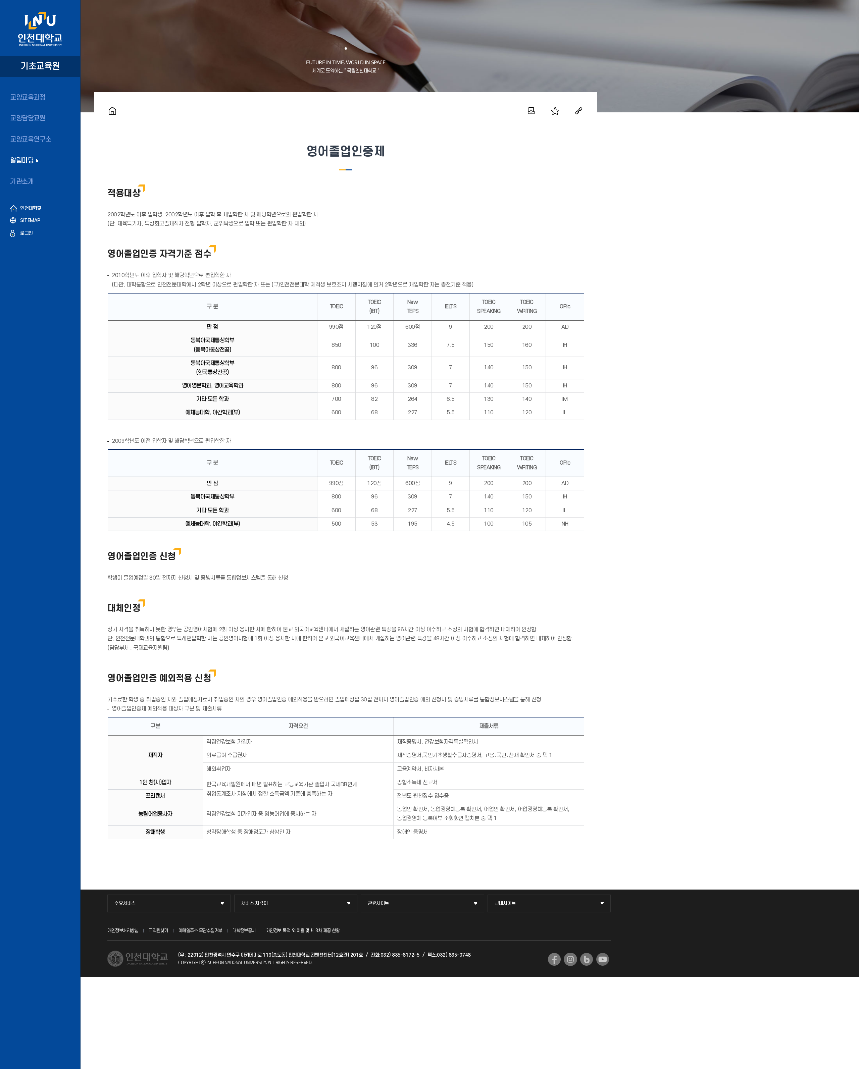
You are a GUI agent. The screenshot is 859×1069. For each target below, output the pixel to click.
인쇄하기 (531, 110)
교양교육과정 (27, 97)
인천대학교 (30, 208)
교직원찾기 (158, 930)
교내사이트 (505, 903)
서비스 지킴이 (254, 903)
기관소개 (22, 181)
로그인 (26, 233)
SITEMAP (30, 220)
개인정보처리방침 (122, 930)
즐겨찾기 (555, 110)
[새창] (554, 959)
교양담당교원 (27, 118)
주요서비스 (125, 903)
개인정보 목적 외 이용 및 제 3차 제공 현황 (303, 930)
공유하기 (578, 110)
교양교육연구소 (30, 139)
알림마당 (22, 160)
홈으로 (112, 111)
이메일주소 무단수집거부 (200, 930)
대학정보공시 (244, 930)
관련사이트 (378, 903)
